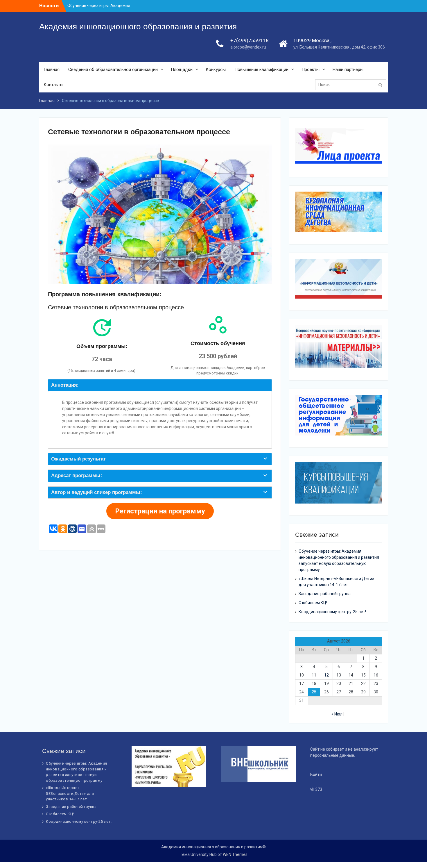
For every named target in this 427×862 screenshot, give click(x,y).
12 (326, 675)
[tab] (160, 385)
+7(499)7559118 (249, 40)
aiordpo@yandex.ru (248, 47)
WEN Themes (235, 854)
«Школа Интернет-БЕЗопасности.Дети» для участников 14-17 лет (70, 793)
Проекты (311, 69)
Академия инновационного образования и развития (138, 26)
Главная (52, 69)
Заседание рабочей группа (325, 593)
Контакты (53, 84)
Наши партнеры (348, 69)
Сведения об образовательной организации (113, 69)
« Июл (336, 714)
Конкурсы (216, 69)
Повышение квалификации (261, 69)
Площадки (182, 69)
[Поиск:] (352, 84)
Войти (316, 774)
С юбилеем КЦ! (313, 602)
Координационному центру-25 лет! (332, 611)
